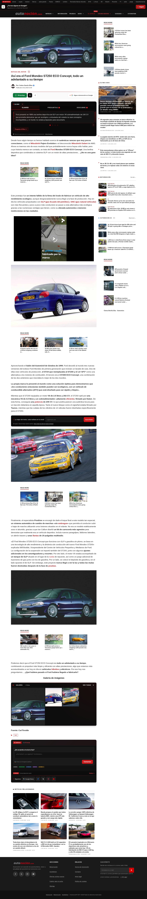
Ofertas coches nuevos (57, 876)
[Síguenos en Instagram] (48, 779)
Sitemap (52, 886)
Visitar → (91, 773)
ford (15, 735)
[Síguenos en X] (43, 779)
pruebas (52, 566)
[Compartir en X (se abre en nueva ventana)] (30, 95)
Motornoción (62, 13)
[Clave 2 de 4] (52, 125)
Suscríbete (89, 419)
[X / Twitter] (21, 874)
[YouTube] (33, 874)
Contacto (78, 872)
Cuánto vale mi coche (56, 881)
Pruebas (72, 13)
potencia (39, 402)
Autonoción (49, 894)
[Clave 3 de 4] (55, 125)
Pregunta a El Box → (20, 129)
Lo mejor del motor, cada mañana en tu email (29, 419)
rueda (51, 557)
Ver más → (133, 177)
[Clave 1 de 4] (50, 125)
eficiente (70, 399)
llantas (36, 536)
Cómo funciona (48, 134)
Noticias (49, 13)
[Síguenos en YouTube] (53, 779)
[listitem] (28, 706)
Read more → (132, 218)
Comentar (87, 762)
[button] (88, 685)
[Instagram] (27, 874)
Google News (29, 779)
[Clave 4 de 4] (57, 125)
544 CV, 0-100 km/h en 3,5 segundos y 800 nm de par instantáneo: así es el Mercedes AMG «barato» (53, 844)
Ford (53, 149)
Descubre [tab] (82, 107)
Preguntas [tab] (53, 107)
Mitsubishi (35, 143)
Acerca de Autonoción (82, 867)
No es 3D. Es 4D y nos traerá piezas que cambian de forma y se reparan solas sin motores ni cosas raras (117, 165)
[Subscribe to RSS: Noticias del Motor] (29, 72)
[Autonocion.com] (29, 13)
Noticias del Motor (18, 72)
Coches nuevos (103, 13)
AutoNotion (132, 13)
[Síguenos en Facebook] (38, 779)
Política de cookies (81, 881)
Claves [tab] (25, 107)
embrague (63, 523)
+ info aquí (123, 877)
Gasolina (118, 13)
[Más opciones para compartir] (35, 95)
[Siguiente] (93, 125)
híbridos (55, 669)
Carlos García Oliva (25, 85)
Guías (80, 13)
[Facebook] (15, 874)
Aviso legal (78, 876)
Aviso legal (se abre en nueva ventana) (43, 423)
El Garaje (91, 13)
